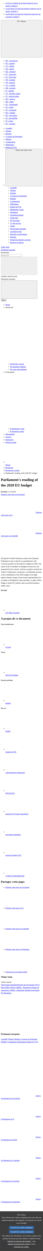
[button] (24, 334)
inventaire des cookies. (21, 1247)
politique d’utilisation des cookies (19, 1244)
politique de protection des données (19, 1241)
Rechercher (5, 253)
